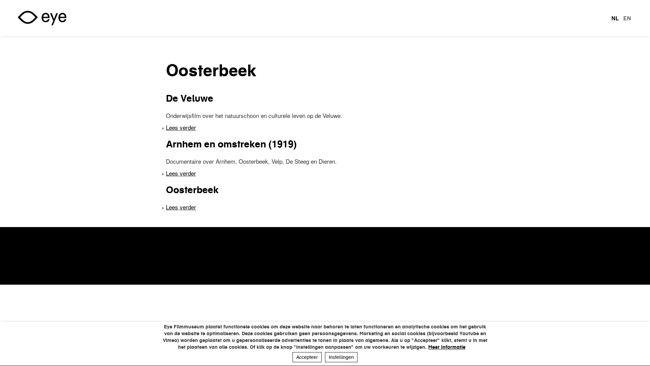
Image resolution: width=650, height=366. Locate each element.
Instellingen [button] (341, 357)
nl (615, 18)
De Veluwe (189, 98)
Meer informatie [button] (446, 347)
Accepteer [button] (307, 357)
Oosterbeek (192, 190)
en (627, 18)
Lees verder (181, 127)
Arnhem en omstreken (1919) (231, 144)
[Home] (42, 18)
